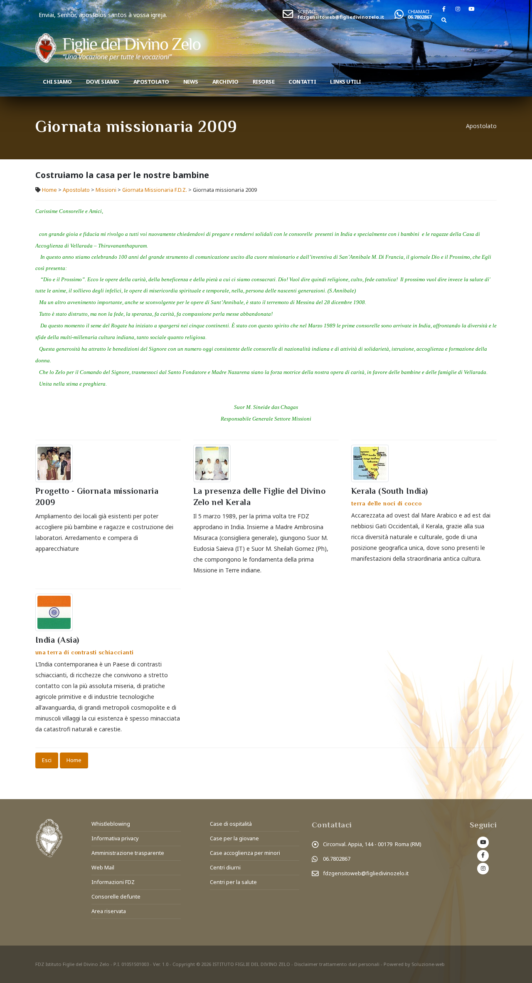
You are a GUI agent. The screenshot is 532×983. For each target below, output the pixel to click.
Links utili (345, 81)
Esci (47, 760)
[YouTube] (471, 9)
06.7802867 (419, 17)
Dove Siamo (102, 81)
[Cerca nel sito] (444, 20)
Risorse (264, 81)
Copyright (183, 964)
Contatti (302, 81)
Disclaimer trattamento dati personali (336, 964)
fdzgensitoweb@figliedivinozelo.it (341, 17)
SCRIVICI (306, 11)
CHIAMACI (418, 11)
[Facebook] (444, 9)
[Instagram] (457, 9)
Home (49, 189)
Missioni (106, 189)
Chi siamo (57, 81)
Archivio (225, 81)
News (190, 81)
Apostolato (151, 81)
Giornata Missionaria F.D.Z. (154, 189)
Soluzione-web (428, 964)
